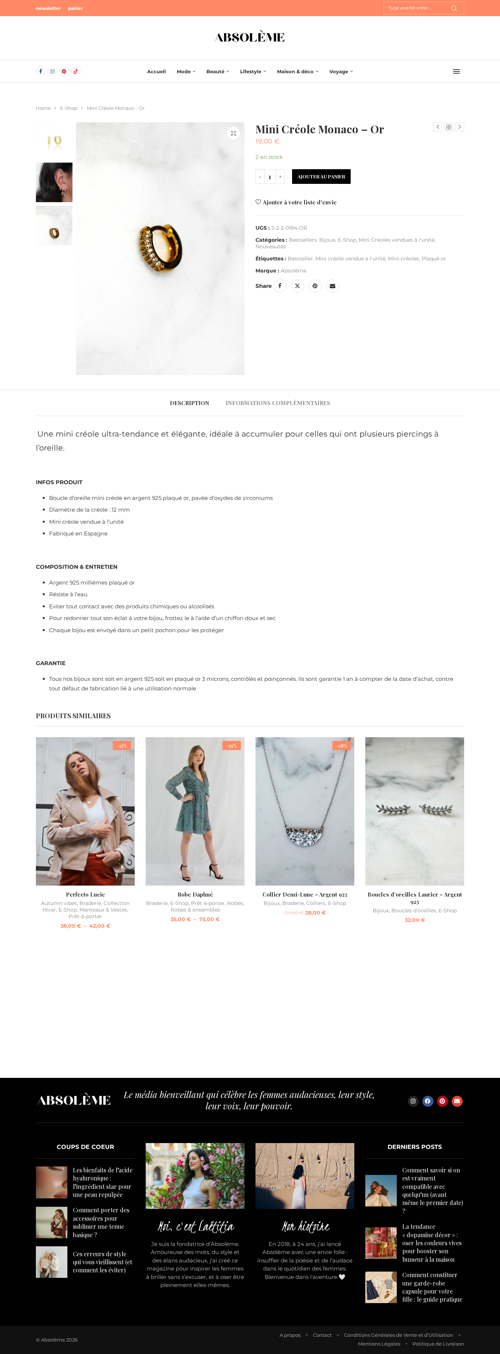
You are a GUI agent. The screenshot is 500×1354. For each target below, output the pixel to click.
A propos (290, 1335)
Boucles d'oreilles (413, 910)
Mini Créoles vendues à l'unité (396, 240)
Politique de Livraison (438, 1344)
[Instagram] (52, 71)
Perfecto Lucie (85, 894)
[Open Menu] (456, 71)
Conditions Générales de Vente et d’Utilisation (398, 1335)
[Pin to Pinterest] (315, 286)
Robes (235, 903)
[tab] (190, 402)
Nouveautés (270, 246)
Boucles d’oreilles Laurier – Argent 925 (414, 898)
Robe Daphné (195, 894)
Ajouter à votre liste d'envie (300, 202)
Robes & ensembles (195, 909)
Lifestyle (250, 71)
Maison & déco (295, 71)
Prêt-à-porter (85, 916)
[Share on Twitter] (297, 286)
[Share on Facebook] (280, 286)
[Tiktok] (76, 71)
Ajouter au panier (321, 176)
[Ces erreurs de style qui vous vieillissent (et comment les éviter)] (51, 1262)
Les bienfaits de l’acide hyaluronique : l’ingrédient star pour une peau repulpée (103, 1182)
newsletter (48, 8)
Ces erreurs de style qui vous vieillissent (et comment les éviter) (102, 1262)
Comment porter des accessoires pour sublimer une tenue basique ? (101, 1222)
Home (43, 108)
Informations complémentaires (277, 403)
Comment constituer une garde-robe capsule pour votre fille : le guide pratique (432, 1287)
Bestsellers (303, 240)
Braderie (90, 903)
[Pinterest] (64, 71)
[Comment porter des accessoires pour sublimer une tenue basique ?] (51, 1222)
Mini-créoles (403, 258)
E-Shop (69, 108)
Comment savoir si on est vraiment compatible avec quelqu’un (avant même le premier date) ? (432, 1190)
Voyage (338, 71)
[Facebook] (40, 71)
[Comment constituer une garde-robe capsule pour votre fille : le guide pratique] (381, 1287)
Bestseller (300, 258)
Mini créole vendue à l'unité (350, 258)
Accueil (156, 71)
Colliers (315, 903)
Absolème (293, 270)
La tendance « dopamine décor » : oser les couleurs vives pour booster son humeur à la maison (432, 1243)
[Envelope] (457, 1101)
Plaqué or (434, 258)
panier (75, 8)
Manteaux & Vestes (103, 909)
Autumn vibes (59, 903)
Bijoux (327, 240)
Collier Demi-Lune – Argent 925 (304, 894)
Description (189, 403)
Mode (184, 71)
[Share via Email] (332, 286)
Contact (322, 1335)
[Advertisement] (250, 1008)
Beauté (215, 71)
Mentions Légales (379, 1344)
